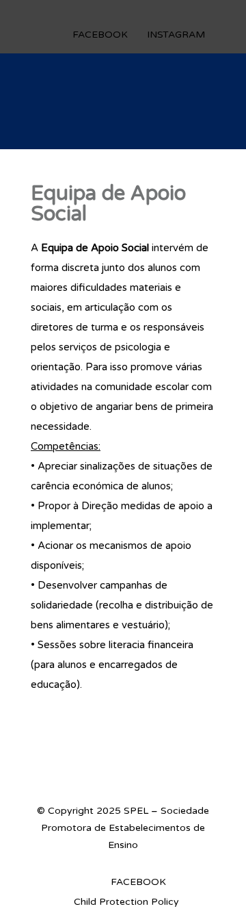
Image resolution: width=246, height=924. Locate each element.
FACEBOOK (100, 34)
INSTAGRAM (176, 34)
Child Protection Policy (126, 902)
